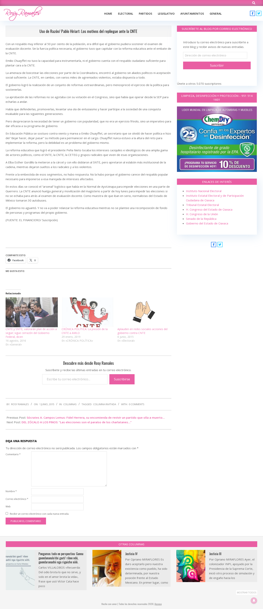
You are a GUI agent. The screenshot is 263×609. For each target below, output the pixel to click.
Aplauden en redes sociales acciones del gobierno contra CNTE (142, 331)
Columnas (70, 404)
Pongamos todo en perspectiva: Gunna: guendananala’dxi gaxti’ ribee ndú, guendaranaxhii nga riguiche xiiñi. (61, 557)
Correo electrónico (17, 499)
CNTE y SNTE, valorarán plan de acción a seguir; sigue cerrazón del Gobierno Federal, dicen (31, 333)
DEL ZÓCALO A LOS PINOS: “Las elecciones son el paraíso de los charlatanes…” (77, 422)
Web (8, 506)
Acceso (158, 604)
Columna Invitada (104, 404)
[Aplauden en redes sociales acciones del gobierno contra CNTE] (143, 312)
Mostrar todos (246, 592)
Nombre (11, 491)
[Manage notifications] (254, 600)
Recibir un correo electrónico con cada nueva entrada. (39, 513)
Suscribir (217, 65)
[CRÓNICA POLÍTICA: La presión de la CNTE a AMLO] (88, 312)
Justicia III (215, 553)
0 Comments (136, 404)
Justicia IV (131, 553)
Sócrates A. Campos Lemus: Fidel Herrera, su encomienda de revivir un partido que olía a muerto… (96, 417)
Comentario (13, 454)
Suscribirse (122, 379)
